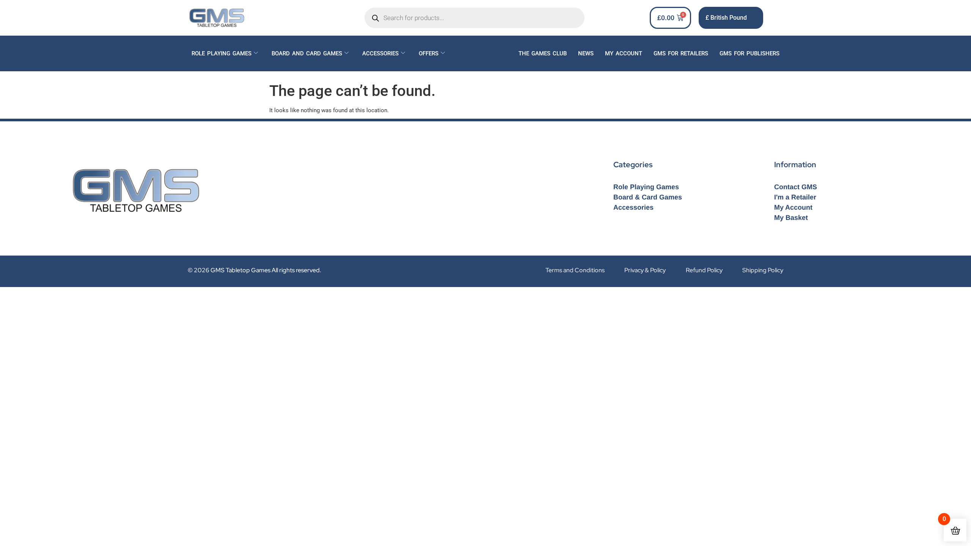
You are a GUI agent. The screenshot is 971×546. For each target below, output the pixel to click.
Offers (428, 53)
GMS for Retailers (681, 53)
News (586, 53)
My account (623, 53)
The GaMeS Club (542, 53)
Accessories (380, 53)
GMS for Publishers (749, 53)
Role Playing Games (221, 53)
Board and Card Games (307, 53)
